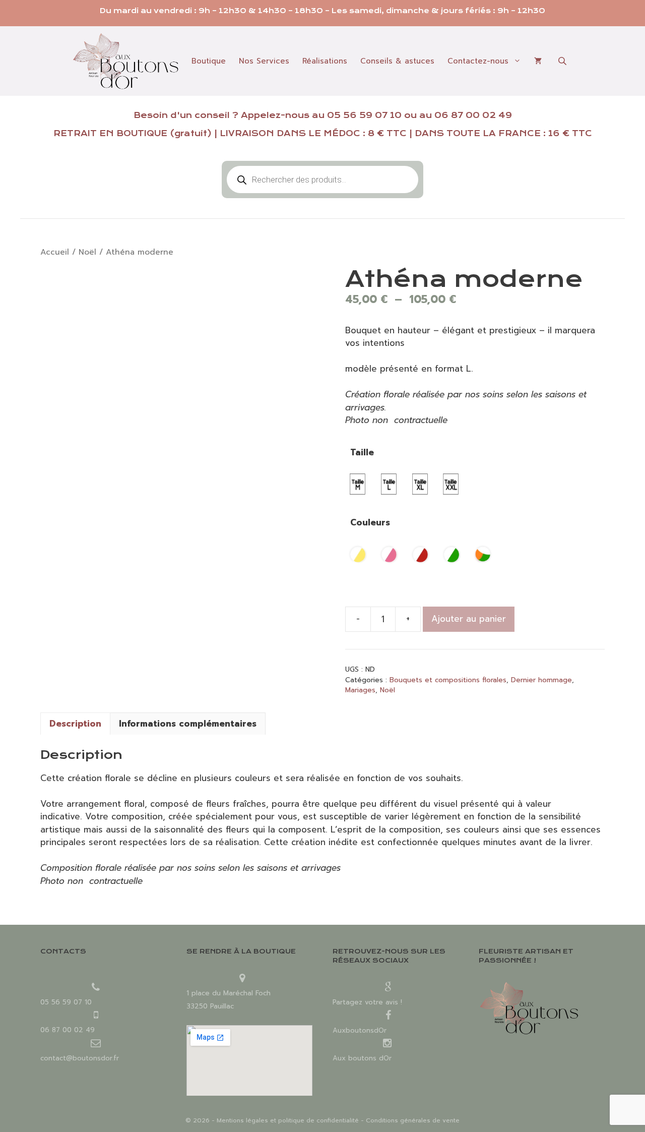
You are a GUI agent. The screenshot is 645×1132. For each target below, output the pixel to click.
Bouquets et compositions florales (448, 680)
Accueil (54, 252)
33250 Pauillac (210, 1006)
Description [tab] (75, 723)
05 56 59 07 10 (364, 115)
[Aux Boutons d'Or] (125, 61)
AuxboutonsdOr (359, 1030)
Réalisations (324, 61)
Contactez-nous (477, 61)
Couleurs (370, 522)
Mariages (360, 690)
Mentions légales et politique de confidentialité (288, 1120)
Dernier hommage (541, 680)
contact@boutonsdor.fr (79, 1058)
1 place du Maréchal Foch (228, 993)
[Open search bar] (563, 61)
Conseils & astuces (397, 61)
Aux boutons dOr (362, 1058)
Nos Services (264, 61)
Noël (87, 252)
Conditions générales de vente (413, 1120)
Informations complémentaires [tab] (187, 723)
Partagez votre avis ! (367, 1002)
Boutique (208, 61)
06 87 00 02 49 (473, 115)
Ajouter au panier (468, 618)
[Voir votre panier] (538, 61)
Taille (362, 452)
